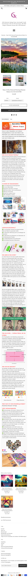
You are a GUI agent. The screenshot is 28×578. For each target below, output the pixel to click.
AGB (2, 545)
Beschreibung (5, 119)
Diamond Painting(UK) (6, 553)
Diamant (17, 98)
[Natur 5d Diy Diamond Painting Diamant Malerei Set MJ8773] (7, 481)
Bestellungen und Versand (6, 533)
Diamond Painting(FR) (6, 555)
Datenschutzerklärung (5, 535)
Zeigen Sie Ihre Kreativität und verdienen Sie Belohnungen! (14, 536)
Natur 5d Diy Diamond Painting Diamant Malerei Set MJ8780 (21, 490)
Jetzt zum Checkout (14, 110)
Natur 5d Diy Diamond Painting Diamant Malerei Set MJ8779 (7, 511)
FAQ (11, 119)
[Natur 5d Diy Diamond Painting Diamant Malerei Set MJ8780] (21, 481)
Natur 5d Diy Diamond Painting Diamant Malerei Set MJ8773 (7, 490)
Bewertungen (4, 531)
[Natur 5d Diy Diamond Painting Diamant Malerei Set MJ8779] (7, 502)
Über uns (3, 530)
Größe (7, 98)
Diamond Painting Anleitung (7, 546)
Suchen (2, 543)
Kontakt (2, 528)
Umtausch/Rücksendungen (7, 548)
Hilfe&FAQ (3, 542)
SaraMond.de (17, 572)
